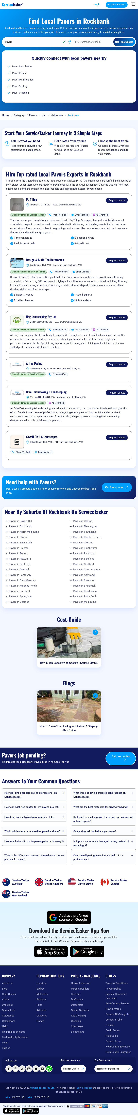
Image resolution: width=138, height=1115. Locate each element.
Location (41, 983)
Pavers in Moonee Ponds (23, 585)
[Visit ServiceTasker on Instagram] (29, 1068)
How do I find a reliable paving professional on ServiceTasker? (30, 794)
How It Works (113, 1008)
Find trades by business (15, 1037)
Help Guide (112, 1035)
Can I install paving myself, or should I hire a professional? (98, 857)
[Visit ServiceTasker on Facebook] (8, 1068)
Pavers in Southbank (84, 531)
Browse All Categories (118, 1014)
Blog (4, 988)
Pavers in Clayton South (86, 569)
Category (19, 115)
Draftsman (77, 999)
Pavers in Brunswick (84, 585)
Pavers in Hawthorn (20, 558)
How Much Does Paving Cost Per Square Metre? (69, 663)
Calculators (8, 1021)
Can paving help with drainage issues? (94, 831)
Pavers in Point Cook (85, 596)
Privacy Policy (113, 988)
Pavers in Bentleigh (19, 564)
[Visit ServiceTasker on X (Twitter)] (22, 1068)
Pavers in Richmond (84, 553)
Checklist (7, 1004)
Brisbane (41, 999)
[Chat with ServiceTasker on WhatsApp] (49, 1068)
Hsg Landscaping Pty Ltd (41, 317)
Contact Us (8, 1010)
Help (4, 1026)
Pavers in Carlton (82, 521)
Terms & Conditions (117, 983)
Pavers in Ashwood (84, 574)
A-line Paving (34, 363)
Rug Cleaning (78, 1015)
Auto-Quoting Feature (117, 1003)
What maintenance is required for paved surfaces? (32, 831)
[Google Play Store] (87, 951)
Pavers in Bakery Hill (20, 521)
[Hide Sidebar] (133, 3)
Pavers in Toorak (18, 553)
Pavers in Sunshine (83, 558)
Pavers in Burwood (19, 591)
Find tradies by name (13, 1031)
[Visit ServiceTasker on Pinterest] (15, 1068)
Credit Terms (113, 1030)
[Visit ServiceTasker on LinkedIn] (35, 1068)
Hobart (40, 1021)
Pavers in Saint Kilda (20, 542)
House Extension (80, 983)
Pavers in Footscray (20, 574)
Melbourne (56, 115)
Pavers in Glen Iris (83, 542)
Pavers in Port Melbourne (87, 537)
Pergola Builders (80, 988)
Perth (39, 1004)
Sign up (6, 1047)
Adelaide (41, 1010)
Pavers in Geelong (19, 601)
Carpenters (77, 1004)
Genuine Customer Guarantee (116, 996)
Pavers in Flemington (85, 526)
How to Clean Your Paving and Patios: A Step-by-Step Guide (69, 728)
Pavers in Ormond (19, 569)
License (110, 1025)
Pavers (33, 115)
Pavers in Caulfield (83, 564)
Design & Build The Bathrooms (45, 260)
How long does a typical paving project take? (29, 817)
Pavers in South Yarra (85, 548)
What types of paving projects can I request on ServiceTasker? (99, 794)
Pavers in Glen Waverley (22, 580)
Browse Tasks (113, 1041)
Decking (75, 994)
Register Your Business (107, 1069)
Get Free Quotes (71, 1069)
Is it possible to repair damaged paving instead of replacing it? (101, 843)
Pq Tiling (31, 199)
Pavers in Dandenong (85, 591)
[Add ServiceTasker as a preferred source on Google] (69, 917)
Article (5, 999)
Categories (8, 1015)
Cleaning (76, 1021)
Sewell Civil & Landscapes (42, 437)
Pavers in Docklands (20, 526)
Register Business (116, 4)
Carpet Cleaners (80, 1010)
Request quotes (117, 200)
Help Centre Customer (118, 1052)
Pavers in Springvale (20, 596)
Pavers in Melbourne (84, 601)
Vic (44, 115)
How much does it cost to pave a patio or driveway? (33, 841)
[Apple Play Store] (51, 951)
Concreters (77, 1026)
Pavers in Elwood (18, 537)
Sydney (40, 988)
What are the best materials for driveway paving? (100, 807)
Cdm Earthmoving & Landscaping (46, 392)
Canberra (42, 1015)
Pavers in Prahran (18, 548)
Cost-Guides (9, 994)
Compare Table (114, 1019)
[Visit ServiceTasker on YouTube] (42, 1068)
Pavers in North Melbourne (24, 531)
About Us (7, 983)
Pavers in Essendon (84, 580)
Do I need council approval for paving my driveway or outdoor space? (103, 819)
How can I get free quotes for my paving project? (31, 807)
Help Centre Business (118, 1046)
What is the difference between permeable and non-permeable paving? (33, 857)
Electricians (77, 1031)
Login (97, 4)
